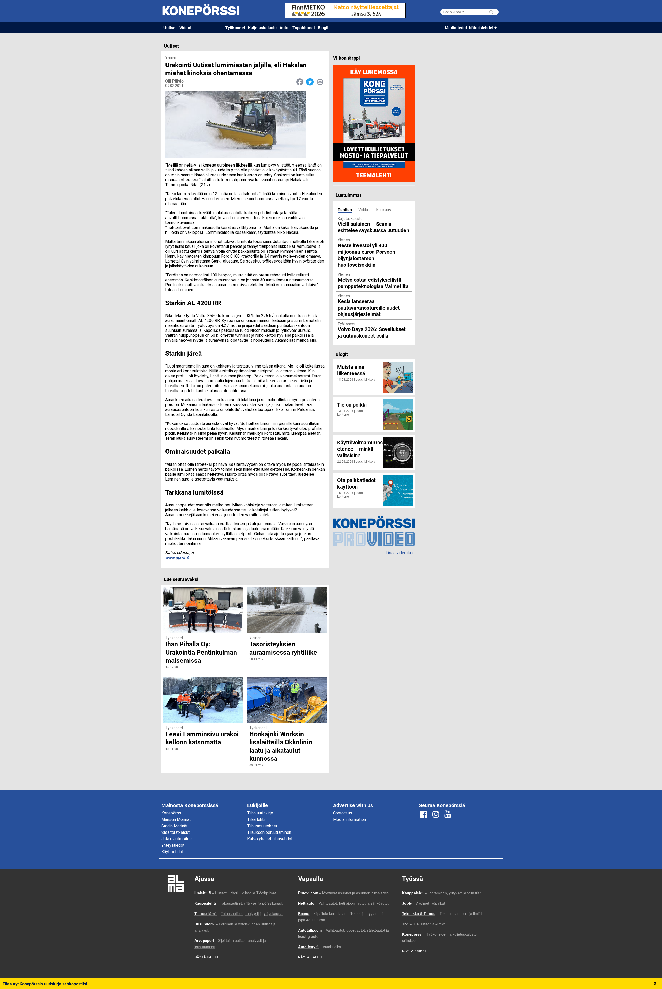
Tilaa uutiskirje (260, 813)
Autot (285, 27)
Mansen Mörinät (176, 819)
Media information (349, 819)
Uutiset (170, 27)
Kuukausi (384, 209)
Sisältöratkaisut (175, 832)
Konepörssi (171, 813)
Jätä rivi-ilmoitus (176, 838)
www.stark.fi (177, 557)
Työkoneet (235, 27)
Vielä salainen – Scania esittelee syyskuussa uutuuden (373, 227)
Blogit (323, 27)
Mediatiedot (456, 27)
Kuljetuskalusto (262, 27)
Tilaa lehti (256, 819)
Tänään (345, 209)
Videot (185, 27)
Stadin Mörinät (174, 825)
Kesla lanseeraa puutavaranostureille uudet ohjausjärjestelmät (369, 307)
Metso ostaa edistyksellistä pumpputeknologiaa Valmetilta (373, 282)
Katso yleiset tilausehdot (269, 838)
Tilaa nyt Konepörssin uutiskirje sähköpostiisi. (45, 983)
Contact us (342, 813)
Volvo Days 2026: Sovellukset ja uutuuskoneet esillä (372, 332)
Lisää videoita (399, 552)
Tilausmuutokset (262, 825)
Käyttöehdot (172, 851)
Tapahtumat (303, 27)
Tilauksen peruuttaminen (269, 832)
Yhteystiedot (172, 845)
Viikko (364, 209)
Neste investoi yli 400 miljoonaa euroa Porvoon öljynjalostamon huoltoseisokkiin (366, 255)
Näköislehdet (481, 27)
